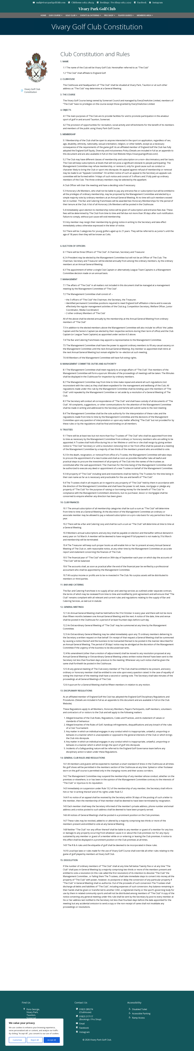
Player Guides (125, 15)
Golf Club (70, 15)
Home (43, 15)
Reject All (35, 1040)
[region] (34, 1032)
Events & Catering (89, 15)
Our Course (55, 15)
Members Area (144, 15)
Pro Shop (108, 15)
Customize (17, 1040)
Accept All (52, 1040)
